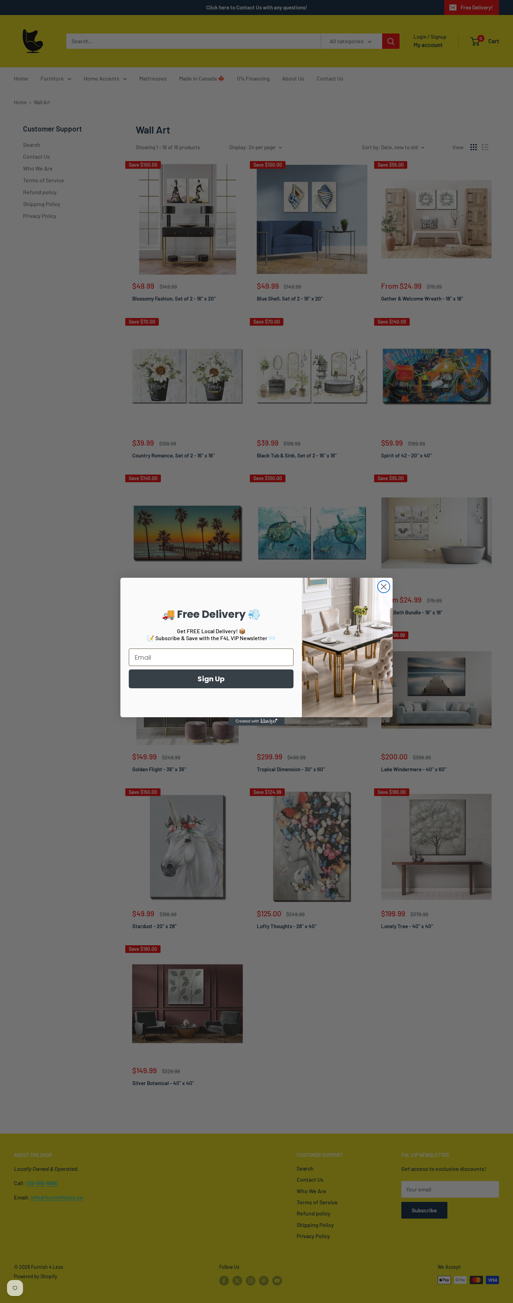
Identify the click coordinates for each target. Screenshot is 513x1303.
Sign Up (211, 679)
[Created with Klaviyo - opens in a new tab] (256, 721)
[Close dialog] (384, 587)
